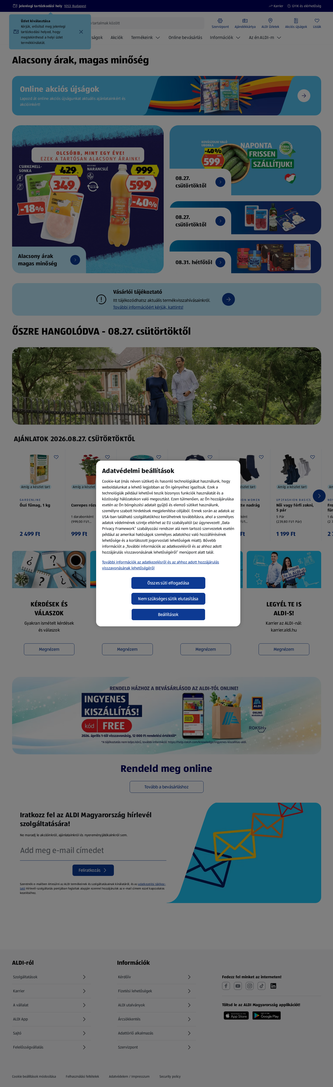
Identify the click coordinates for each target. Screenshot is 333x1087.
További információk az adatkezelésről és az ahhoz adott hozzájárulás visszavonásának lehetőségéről (160, 565)
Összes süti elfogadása (168, 583)
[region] (168, 543)
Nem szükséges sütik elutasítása (168, 599)
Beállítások (168, 614)
